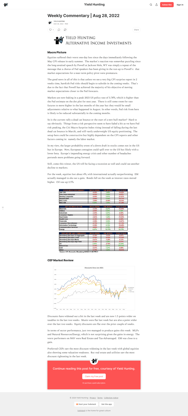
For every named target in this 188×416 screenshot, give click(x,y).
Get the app (106, 404)
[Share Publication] (156, 4)
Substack (81, 410)
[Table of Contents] (3, 208)
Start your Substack (87, 404)
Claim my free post (94, 376)
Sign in (180, 4)
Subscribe (167, 4)
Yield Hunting (59, 21)
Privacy (93, 398)
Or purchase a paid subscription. (94, 383)
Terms (100, 398)
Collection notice (111, 398)
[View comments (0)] (59, 29)
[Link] (44, 52)
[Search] (150, 4)
